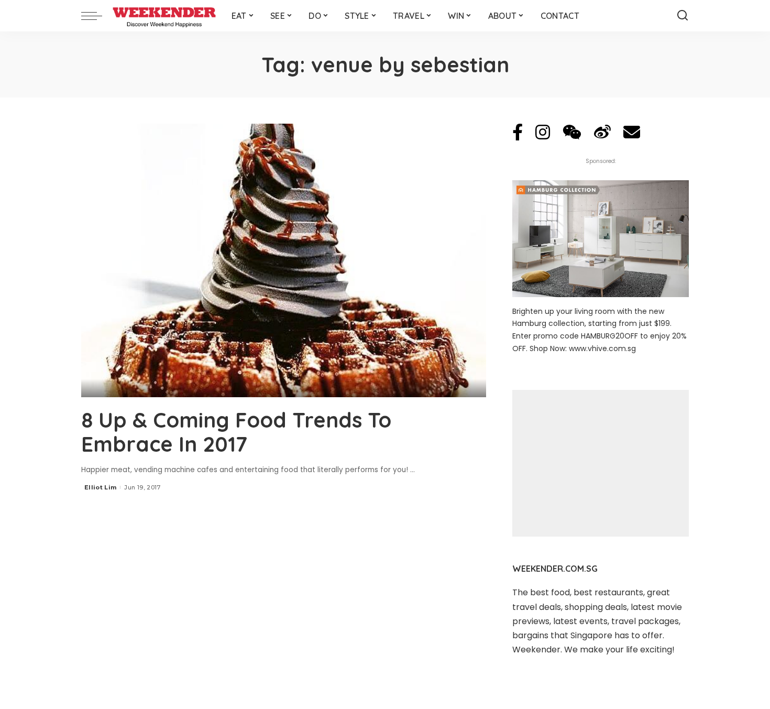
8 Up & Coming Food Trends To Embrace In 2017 (236, 432)
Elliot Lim (100, 487)
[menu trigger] (97, 15)
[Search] (682, 15)
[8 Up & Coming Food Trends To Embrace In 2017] (283, 260)
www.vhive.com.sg (602, 348)
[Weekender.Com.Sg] (164, 15)
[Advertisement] (600, 463)
